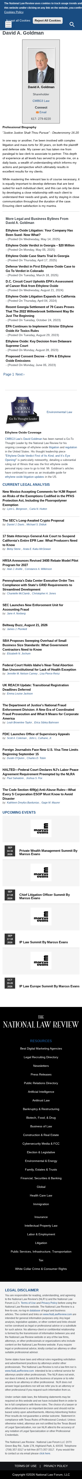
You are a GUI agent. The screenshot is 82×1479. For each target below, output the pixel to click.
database (35, 1310)
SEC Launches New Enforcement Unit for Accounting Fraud (33, 607)
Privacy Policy (49, 1302)
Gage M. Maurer (50, 802)
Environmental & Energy (41, 1161)
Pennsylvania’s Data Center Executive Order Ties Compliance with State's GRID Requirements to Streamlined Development (38, 585)
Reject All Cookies (48, 20)
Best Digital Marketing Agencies (41, 1048)
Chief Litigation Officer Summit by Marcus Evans (44, 896)
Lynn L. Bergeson (17, 508)
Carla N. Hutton (38, 508)
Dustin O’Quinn (15, 758)
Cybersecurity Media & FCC (41, 1143)
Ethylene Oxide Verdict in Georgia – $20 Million (40, 245)
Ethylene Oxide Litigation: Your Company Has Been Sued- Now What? (39, 233)
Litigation (41, 1243)
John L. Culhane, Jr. (40, 738)
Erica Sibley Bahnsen (46, 722)
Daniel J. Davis (15, 524)
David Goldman (32, 438)
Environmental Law (59, 412)
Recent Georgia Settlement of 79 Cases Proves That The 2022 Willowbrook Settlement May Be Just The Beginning (40, 311)
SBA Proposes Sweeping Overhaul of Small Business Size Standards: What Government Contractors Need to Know (35, 645)
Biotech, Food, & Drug (41, 1117)
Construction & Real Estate (41, 1135)
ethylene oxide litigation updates (24, 476)
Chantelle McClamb (18, 593)
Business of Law (41, 1126)
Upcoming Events (19, 812)
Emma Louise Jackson (20, 693)
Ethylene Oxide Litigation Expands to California (40, 296)
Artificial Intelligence (41, 1091)
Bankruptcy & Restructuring (41, 1109)
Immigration (41, 1204)
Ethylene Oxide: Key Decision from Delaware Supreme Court (38, 343)
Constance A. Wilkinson (38, 569)
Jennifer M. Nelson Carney (22, 673)
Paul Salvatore (15, 778)
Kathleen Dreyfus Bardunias (23, 802)
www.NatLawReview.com (57, 1314)
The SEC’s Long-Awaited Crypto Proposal (33, 520)
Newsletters (41, 1065)
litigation (54, 447)
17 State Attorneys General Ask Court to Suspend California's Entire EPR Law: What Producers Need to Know (40, 540)
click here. (45, 1453)
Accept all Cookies (18, 20)
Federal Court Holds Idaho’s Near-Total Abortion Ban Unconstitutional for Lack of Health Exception (39, 667)
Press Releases (41, 1074)
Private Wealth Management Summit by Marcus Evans (48, 852)
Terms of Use (28, 1302)
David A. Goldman (41, 87)
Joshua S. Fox (34, 778)
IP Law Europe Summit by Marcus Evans (49, 986)
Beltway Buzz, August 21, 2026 (25, 625)
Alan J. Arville (14, 569)
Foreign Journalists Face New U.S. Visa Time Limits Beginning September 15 (40, 752)
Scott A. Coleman (17, 738)
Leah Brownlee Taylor (19, 722)
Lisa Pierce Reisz (50, 673)
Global (41, 1186)
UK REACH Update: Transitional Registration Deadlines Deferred (36, 687)
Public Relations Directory (41, 1083)
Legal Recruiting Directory (41, 1057)
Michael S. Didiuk (36, 524)
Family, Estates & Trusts (41, 1169)
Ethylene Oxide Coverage (23, 432)
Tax (41, 1260)
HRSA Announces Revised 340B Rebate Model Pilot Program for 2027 (40, 563)
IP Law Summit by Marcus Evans (43, 942)
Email (43, 112)
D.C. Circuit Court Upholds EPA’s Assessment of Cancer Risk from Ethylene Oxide (39, 284)
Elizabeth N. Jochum (18, 653)
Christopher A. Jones (44, 593)
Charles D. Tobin (36, 758)
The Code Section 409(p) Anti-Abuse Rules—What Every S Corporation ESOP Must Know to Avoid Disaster (39, 794)
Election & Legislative (41, 1152)
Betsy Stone (14, 549)
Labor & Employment (41, 1234)
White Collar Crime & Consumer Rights (41, 1268)
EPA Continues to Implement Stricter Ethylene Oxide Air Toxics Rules (39, 328)
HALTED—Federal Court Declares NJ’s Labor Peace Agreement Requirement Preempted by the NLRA (40, 772)
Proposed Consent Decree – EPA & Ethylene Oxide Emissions (38, 358)
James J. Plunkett (17, 629)
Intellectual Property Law (41, 1225)
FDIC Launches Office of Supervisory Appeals (36, 734)
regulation (71, 447)
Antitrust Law (41, 1100)
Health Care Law (41, 1195)
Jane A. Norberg (16, 613)
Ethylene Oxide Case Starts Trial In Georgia (37, 256)
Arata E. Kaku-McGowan (37, 549)
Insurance (41, 1217)
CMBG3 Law (41, 100)
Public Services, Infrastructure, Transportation (41, 1251)
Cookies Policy (14, 12)
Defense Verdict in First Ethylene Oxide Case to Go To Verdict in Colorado (40, 269)
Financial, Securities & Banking (41, 1178)
